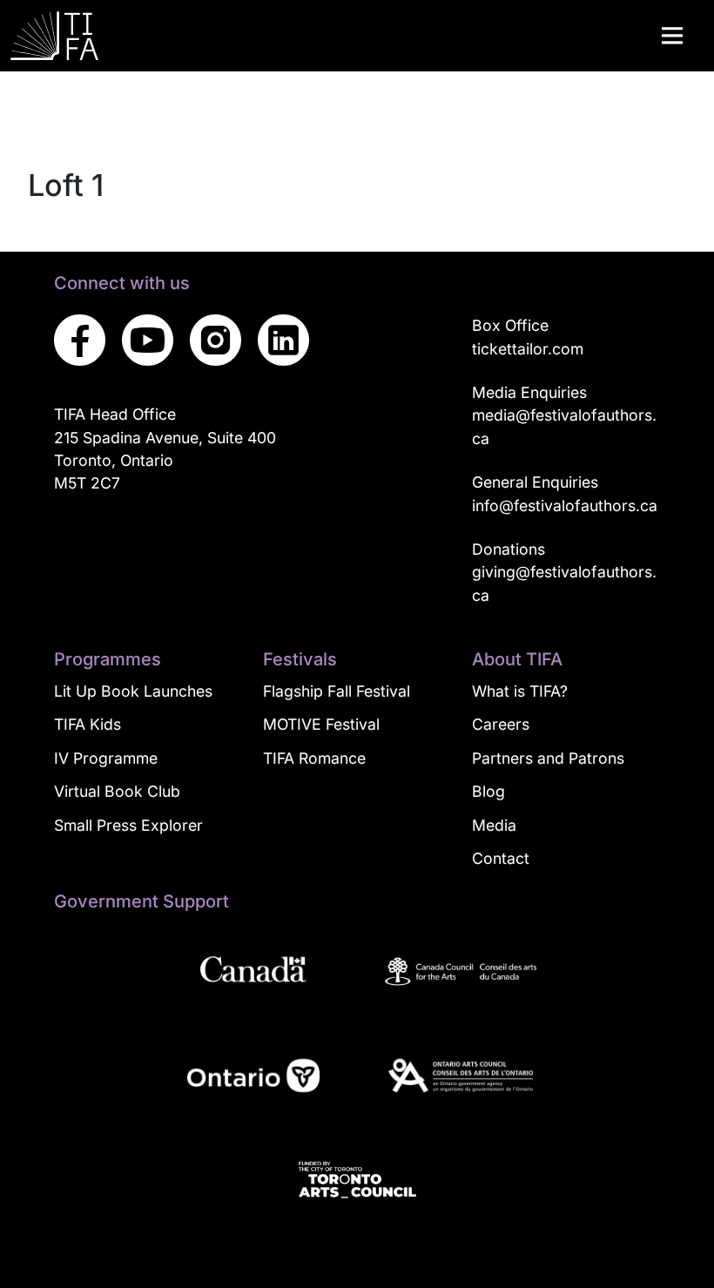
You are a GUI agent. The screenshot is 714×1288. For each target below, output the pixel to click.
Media (494, 825)
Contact (500, 858)
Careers (500, 724)
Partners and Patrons (548, 758)
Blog (488, 791)
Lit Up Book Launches (133, 691)
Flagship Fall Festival (336, 691)
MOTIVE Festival (321, 724)
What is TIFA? (520, 691)
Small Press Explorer (128, 825)
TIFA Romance (314, 758)
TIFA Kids (87, 724)
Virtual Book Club (117, 791)
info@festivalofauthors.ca (564, 505)
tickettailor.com (527, 349)
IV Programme (106, 758)
